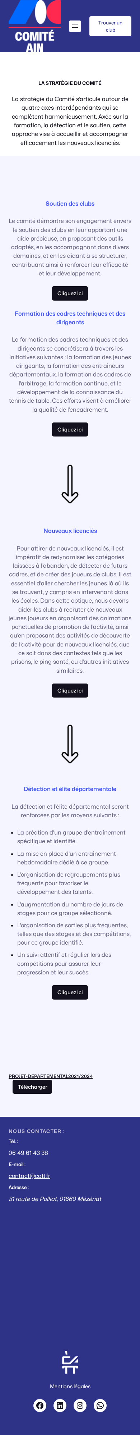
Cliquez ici (70, 429)
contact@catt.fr (29, 1175)
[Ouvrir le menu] (75, 26)
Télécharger (32, 1087)
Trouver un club (110, 26)
